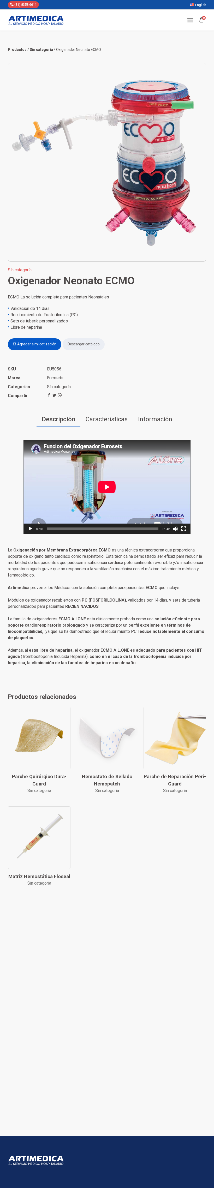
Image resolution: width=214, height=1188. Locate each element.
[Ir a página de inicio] (36, 20)
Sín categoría (59, 386)
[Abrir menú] (190, 20)
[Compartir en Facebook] (49, 395)
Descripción (58, 419)
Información (155, 419)
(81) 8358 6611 (25, 5)
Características (107, 419)
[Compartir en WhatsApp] (59, 395)
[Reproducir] (30, 528)
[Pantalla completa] (183, 528)
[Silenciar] (175, 528)
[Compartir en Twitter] (54, 395)
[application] (107, 487)
